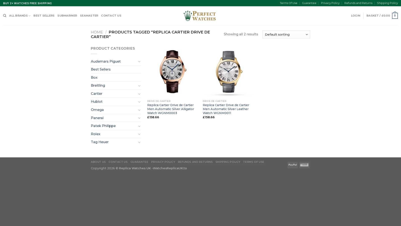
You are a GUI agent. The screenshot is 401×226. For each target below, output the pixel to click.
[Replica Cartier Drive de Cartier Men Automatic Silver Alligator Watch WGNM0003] (173, 72)
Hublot (97, 102)
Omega (97, 110)
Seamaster (89, 15)
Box (94, 78)
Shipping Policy (387, 3)
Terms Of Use (288, 3)
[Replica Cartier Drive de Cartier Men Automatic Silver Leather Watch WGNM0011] (228, 72)
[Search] (4, 16)
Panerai (97, 118)
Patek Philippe (103, 126)
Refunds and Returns (358, 3)
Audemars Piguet (106, 61)
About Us (98, 161)
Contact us (111, 15)
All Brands (18, 15)
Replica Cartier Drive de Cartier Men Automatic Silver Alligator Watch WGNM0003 (170, 109)
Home (97, 32)
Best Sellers (44, 15)
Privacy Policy (330, 3)
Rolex (95, 134)
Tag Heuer (100, 142)
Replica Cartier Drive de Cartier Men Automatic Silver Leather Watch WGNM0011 (226, 109)
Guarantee (309, 3)
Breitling (98, 85)
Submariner (67, 15)
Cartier (96, 94)
